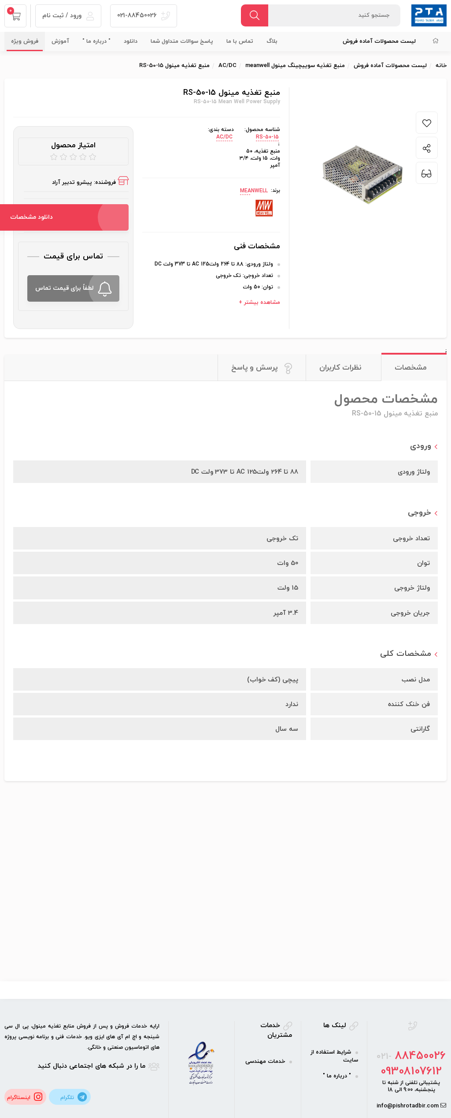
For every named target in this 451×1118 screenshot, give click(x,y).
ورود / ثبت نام (62, 15)
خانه (441, 66)
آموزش (60, 41)
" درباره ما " (96, 41)
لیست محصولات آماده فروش (379, 41)
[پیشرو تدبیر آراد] (429, 15)
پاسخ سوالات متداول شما (182, 41)
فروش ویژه (24, 41)
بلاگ (271, 41)
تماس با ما (239, 41)
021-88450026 (137, 15)
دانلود (130, 41)
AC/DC (224, 137)
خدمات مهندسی (265, 1062)
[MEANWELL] (264, 209)
